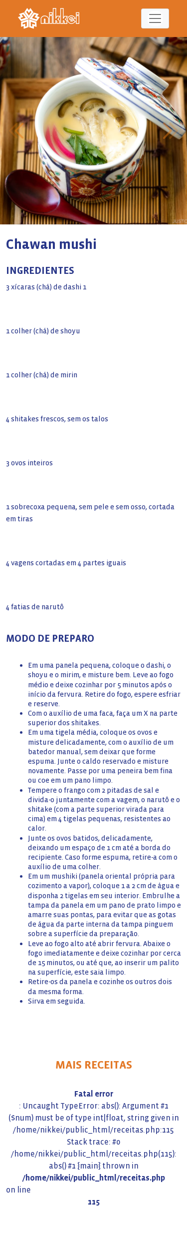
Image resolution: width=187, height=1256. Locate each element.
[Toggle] (155, 18)
